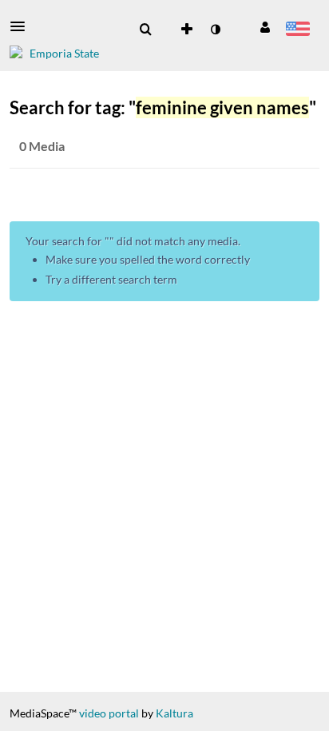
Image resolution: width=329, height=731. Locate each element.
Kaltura (174, 713)
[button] (22, 26)
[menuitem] (145, 29)
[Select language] (297, 30)
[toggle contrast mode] (215, 29)
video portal (109, 713)
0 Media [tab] (42, 145)
